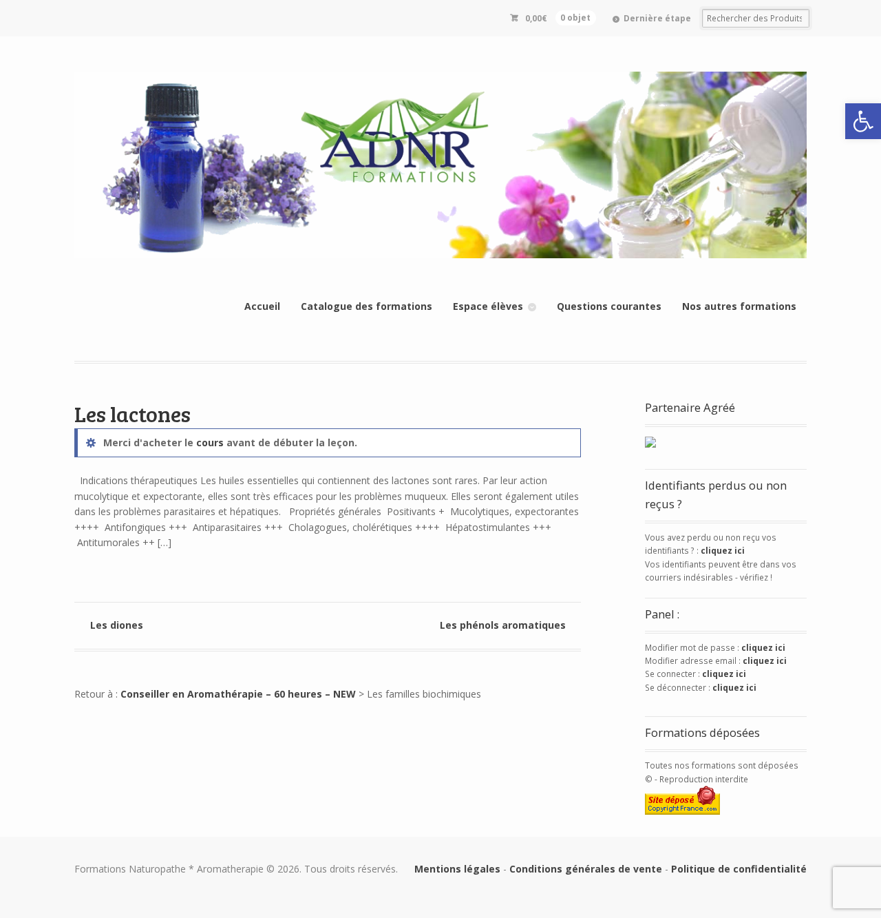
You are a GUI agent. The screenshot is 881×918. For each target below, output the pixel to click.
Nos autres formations (739, 306)
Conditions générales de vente (585, 868)
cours (210, 442)
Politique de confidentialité (739, 868)
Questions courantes (609, 306)
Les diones (116, 625)
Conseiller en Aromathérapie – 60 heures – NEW (238, 693)
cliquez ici (723, 550)
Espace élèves (488, 306)
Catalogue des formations (366, 306)
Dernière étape (657, 18)
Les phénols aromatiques (503, 625)
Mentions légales (457, 868)
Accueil (262, 306)
